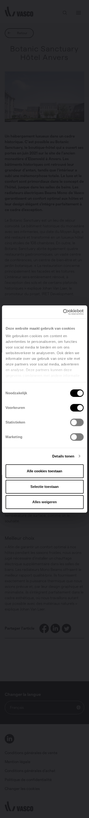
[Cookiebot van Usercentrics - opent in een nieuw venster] (63, 312)
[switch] (77, 407)
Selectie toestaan (44, 487)
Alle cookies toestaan (44, 471)
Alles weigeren (44, 502)
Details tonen (63, 456)
